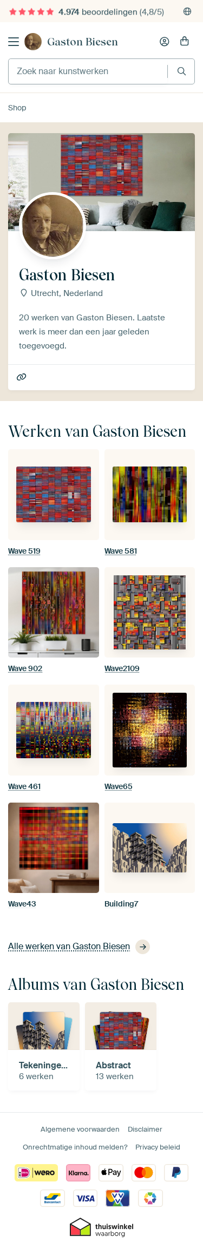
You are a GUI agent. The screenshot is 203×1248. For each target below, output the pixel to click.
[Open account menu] (164, 41)
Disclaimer (145, 1129)
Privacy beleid (157, 1147)
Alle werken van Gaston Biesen (69, 946)
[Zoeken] (181, 71)
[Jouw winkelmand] (184, 41)
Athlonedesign (22, 377)
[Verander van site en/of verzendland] (187, 11)
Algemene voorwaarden (80, 1129)
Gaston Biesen (82, 41)
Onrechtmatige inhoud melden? (75, 1147)
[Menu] (13, 42)
